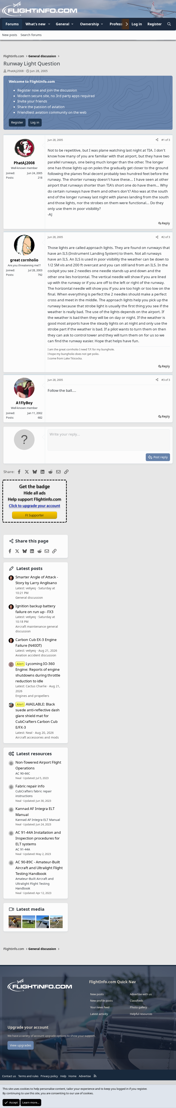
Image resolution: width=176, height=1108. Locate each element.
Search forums (31, 35)
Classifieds (136, 1000)
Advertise (85, 1076)
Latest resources (34, 754)
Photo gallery (138, 1007)
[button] (49, 24)
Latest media (30, 909)
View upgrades (20, 1045)
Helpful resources (141, 1014)
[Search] (169, 24)
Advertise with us (141, 994)
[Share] (157, 140)
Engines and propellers (32, 696)
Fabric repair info (29, 786)
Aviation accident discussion (35, 655)
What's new (36, 24)
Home (72, 1076)
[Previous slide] (14, 921)
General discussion (29, 597)
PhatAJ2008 (15, 71)
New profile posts (101, 1000)
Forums (12, 24)
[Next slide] (57, 921)
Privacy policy (49, 1076)
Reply (166, 223)
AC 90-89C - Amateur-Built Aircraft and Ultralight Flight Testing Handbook (39, 867)
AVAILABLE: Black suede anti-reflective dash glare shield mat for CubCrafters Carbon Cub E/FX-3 (37, 716)
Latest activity (99, 1014)
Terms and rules (28, 1076)
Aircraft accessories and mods (37, 737)
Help (63, 1076)
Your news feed (99, 1007)
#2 (163, 237)
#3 (163, 380)
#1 (163, 140)
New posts (9, 35)
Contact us (9, 1076)
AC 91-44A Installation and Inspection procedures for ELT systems (38, 838)
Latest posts (29, 568)
